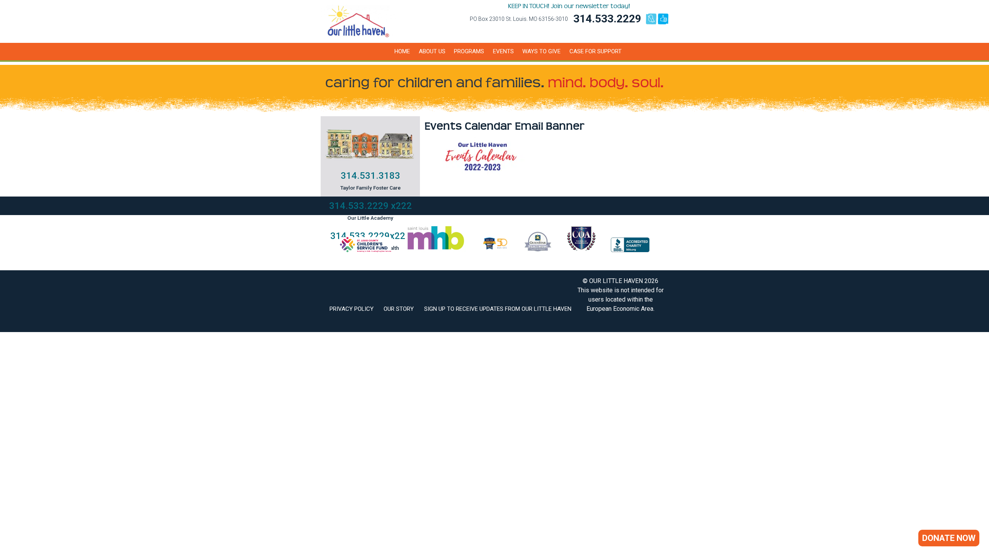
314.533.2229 (607, 18)
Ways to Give (541, 51)
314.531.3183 (370, 175)
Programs (469, 51)
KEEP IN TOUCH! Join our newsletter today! (569, 6)
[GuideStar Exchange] (538, 250)
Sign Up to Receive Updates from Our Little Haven (497, 308)
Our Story (399, 308)
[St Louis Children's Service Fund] (365, 250)
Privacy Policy (352, 308)
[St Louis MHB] (435, 250)
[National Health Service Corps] (495, 250)
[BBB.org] (630, 250)
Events (503, 51)
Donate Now (948, 538)
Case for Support (595, 51)
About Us (432, 51)
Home (402, 51)
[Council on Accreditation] (581, 250)
